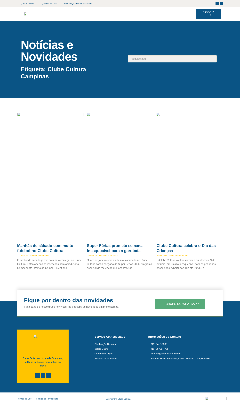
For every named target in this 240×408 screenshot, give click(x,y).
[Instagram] (221, 3)
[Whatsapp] (48, 375)
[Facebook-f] (217, 3)
